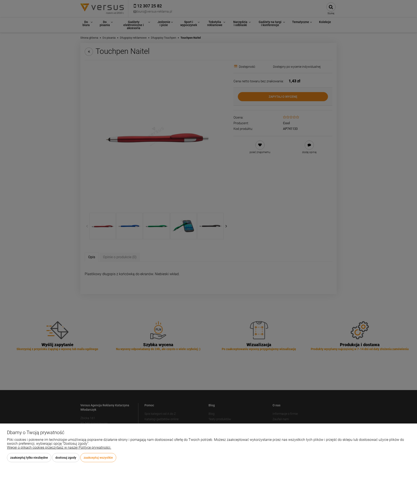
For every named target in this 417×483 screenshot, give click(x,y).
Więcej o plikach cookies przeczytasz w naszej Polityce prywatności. (59, 447)
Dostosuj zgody (65, 457)
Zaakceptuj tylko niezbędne (29, 457)
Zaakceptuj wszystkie (98, 457)
